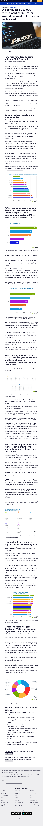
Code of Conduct (15, 822)
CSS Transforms (18, 793)
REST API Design (4, 795)
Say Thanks (8, 753)
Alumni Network (21, 821)
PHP (16, 795)
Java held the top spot (30, 255)
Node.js (2, 800)
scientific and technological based (28, 156)
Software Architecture (19, 804)
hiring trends (21, 399)
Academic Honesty (8, 822)
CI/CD (31, 797)
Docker (2, 798)
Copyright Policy (35, 822)
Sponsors (39, 821)
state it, (24, 670)
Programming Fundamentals (35, 804)
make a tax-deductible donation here (14, 783)
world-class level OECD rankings (15, 170)
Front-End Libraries (4, 802)
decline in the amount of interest (28, 489)
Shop (32, 821)
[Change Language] (31, 1)
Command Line (32, 792)
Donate (39, 1)
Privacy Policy (22, 822)
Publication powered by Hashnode (8, 821)
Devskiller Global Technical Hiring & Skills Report (16, 742)
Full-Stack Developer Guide (20, 805)
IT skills (11, 76)
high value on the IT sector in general (18, 580)
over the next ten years (27, 66)
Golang (16, 798)
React (16, 797)
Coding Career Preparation (6, 805)
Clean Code (17, 790)
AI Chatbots (17, 792)
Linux (2, 797)
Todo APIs (17, 800)
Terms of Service (28, 822)
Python (31, 798)
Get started (9, 761)
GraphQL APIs (4, 793)
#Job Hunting (13, 7)
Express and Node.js (19, 802)
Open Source (27, 821)
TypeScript (32, 790)
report (7, 479)
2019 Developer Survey (18, 268)
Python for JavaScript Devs (35, 805)
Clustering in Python (5, 804)
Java (30, 795)
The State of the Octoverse (15, 332)
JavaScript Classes (33, 800)
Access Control (32, 793)
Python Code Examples (34, 802)
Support (35, 821)
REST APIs (3, 790)
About (16, 821)
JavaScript (3, 792)
